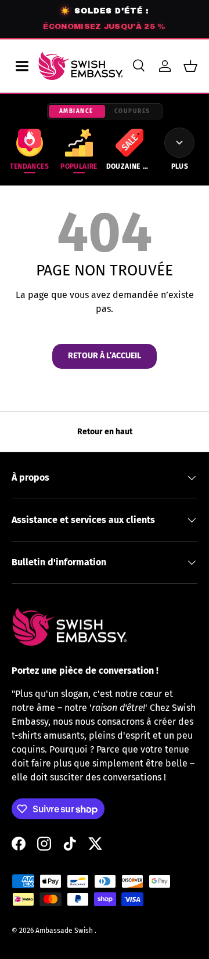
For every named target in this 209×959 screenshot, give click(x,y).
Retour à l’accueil (104, 356)
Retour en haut (104, 432)
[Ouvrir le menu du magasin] (22, 66)
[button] (190, 66)
